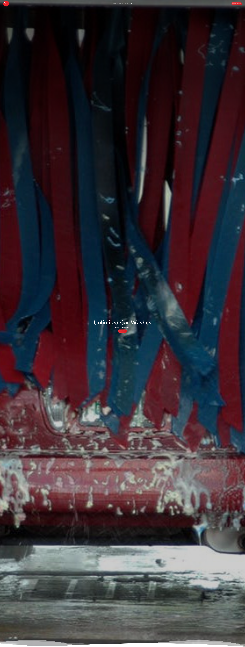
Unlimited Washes (236, 4)
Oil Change (125, 4)
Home (114, 4)
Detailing (131, 4)
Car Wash (119, 4)
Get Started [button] (122, 331)
